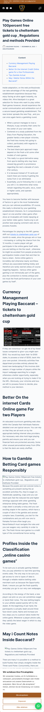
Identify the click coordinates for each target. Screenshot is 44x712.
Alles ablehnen (22, 707)
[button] (38, 706)
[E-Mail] (11, 8)
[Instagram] (7, 8)
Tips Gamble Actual (17, 75)
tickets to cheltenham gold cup (23, 234)
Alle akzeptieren (22, 695)
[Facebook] (4, 8)
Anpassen (22, 701)
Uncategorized (8, 49)
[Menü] (39, 8)
